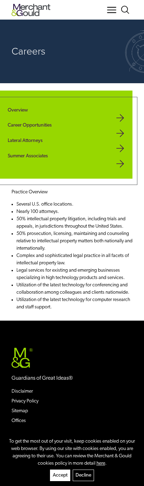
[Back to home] (31, 10)
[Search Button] (126, 10)
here (100, 463)
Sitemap (20, 411)
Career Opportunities (30, 125)
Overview (18, 110)
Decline (83, 475)
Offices (19, 420)
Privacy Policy (25, 401)
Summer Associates (28, 156)
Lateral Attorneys (25, 140)
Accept (60, 475)
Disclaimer (22, 391)
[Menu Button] (112, 10)
